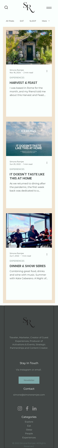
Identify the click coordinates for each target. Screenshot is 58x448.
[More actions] (48, 71)
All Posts (10, 21)
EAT (22, 21)
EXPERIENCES (17, 77)
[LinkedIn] (34, 408)
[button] (29, 380)
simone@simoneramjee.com (29, 394)
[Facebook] (27, 408)
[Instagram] (20, 408)
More (44, 21)
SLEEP (33, 21)
